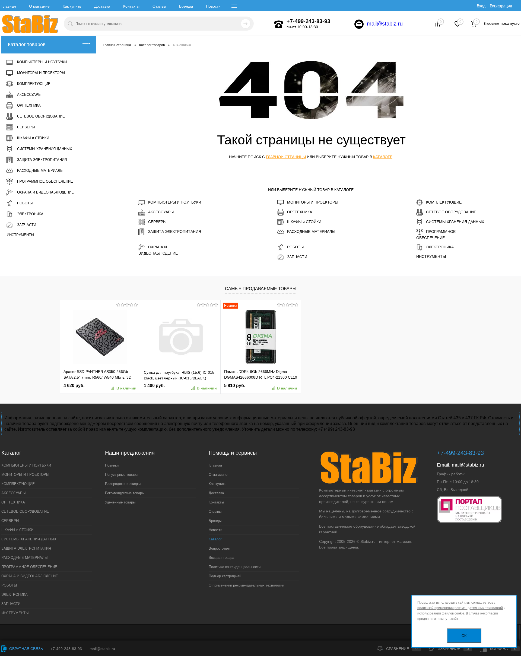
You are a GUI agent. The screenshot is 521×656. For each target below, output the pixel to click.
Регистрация (501, 6)
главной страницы (286, 157)
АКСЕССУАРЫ (161, 212)
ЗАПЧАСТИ (297, 257)
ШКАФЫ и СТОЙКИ (304, 222)
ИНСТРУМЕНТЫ (431, 256)
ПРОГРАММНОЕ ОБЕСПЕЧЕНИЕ (436, 234)
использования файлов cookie (440, 613)
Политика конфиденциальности (234, 567)
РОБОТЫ (295, 247)
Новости (213, 6)
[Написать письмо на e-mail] (359, 24)
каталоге (382, 157)
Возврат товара (221, 558)
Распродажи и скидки (123, 484)
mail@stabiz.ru (385, 24)
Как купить (72, 6)
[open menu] (234, 6)
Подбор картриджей (225, 576)
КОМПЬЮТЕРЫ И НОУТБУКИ (174, 202)
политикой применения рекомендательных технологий (460, 608)
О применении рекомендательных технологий (246, 585)
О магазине (39, 6)
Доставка (102, 6)
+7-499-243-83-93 (66, 649)
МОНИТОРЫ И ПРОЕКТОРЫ (312, 202)
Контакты (131, 6)
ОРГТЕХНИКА (299, 212)
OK (464, 636)
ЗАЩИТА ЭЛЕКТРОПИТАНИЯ (174, 231)
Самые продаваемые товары (260, 288)
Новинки (112, 465)
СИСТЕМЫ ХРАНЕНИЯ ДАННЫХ (455, 222)
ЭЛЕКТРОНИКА (440, 247)
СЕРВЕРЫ (157, 222)
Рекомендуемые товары (124, 493)
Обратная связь (25, 649)
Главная (8, 6)
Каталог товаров (27, 44)
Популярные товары (121, 475)
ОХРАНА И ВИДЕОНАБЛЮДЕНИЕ (158, 250)
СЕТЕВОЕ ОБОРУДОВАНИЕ (451, 212)
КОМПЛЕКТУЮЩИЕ (444, 202)
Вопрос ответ (220, 548)
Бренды (186, 6)
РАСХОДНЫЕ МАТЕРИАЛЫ (311, 231)
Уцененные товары (120, 502)
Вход (481, 6)
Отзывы (159, 6)
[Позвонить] (278, 24)
